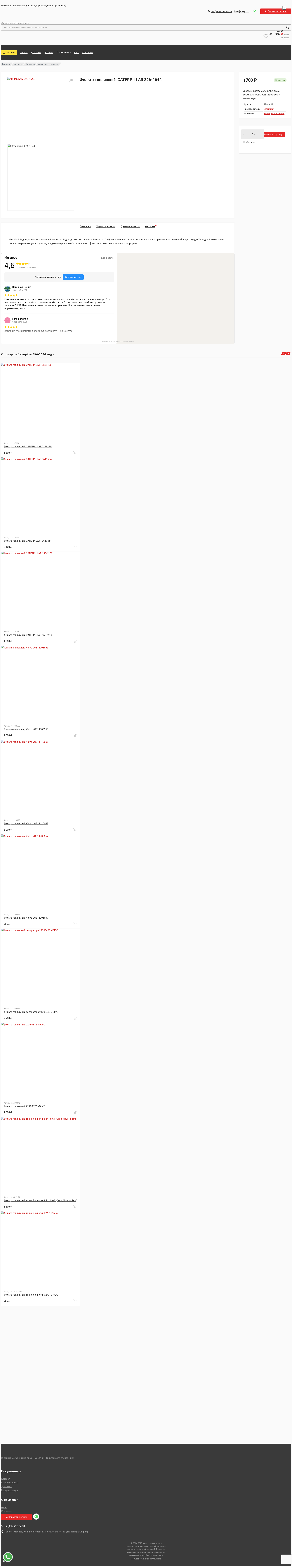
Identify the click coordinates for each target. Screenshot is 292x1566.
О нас (4, 1507)
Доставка (36, 52)
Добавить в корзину (271, 134)
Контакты (87, 52)
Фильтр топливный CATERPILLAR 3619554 (28, 540)
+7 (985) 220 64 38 (221, 11)
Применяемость (130, 226)
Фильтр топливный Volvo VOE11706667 (26, 917)
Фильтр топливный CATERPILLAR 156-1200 (28, 635)
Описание (85, 226)
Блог (76, 52)
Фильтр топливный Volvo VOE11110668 (26, 823)
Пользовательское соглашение (146, 1559)
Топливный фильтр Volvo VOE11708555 (26, 729)
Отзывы (150, 226)
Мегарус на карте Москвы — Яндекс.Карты (118, 341)
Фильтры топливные (274, 113)
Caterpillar (269, 109)
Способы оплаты (10, 1482)
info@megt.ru (241, 11)
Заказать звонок (277, 11)
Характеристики (105, 226)
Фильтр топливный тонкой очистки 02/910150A (31, 1294)
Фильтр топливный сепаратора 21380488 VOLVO (31, 1012)
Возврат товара (9, 1490)
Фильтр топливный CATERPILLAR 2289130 (28, 446)
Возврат (49, 52)
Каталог (5, 1479)
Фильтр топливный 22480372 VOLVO (24, 1106)
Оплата (24, 52)
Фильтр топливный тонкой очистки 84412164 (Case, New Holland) (40, 1200)
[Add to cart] (75, 452)
